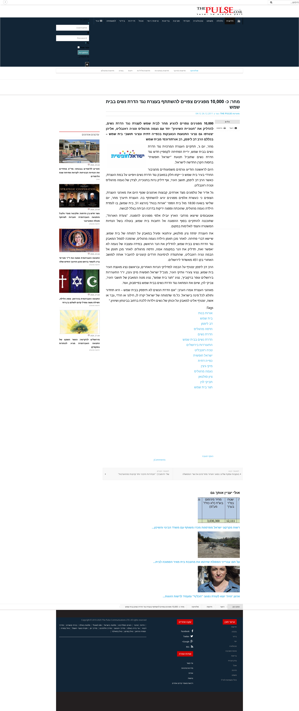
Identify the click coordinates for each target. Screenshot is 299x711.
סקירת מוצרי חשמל (79, 628)
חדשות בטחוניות (162, 70)
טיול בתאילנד (117, 631)
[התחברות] (87, 64)
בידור (122, 20)
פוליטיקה (194, 70)
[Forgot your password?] (85, 42)
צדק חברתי (232, 660)
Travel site (97, 625)
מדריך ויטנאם (119, 628)
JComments (160, 459)
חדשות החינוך (180, 70)
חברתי (186, 20)
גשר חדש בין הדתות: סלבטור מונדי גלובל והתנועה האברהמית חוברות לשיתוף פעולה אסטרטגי (79, 217)
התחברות (83, 52)
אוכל (141, 20)
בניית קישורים (71, 625)
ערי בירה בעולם (133, 628)
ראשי (222, 606)
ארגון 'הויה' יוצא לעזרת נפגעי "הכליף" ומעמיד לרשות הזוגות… (201, 596)
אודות (191, 673)
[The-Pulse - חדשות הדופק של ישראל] (219, 10)
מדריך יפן (93, 628)
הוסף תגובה (207, 456)
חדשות (230, 20)
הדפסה (219, 128)
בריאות (166, 20)
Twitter (186, 636)
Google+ (185, 641)
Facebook (185, 631)
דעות (130, 70)
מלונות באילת (84, 625)
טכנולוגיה (198, 20)
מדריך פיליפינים (106, 628)
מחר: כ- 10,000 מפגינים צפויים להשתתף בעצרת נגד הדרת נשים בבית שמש (173, 104)
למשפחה (111, 20)
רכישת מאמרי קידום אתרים (182, 683)
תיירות (131, 20)
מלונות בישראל (110, 625)
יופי (235, 641)
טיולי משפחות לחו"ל (229, 680)
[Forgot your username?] (88, 22)
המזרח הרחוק (140, 631)
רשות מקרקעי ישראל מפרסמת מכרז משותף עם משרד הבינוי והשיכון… (196, 527)
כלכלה (220, 20)
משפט (210, 20)
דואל (232, 128)
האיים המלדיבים (124, 625)
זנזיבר (136, 625)
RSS (187, 647)
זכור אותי (84, 47)
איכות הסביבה (231, 651)
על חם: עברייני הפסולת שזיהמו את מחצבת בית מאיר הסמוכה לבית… (196, 562)
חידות (142, 625)
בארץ (121, 70)
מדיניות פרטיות (187, 668)
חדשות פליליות (143, 70)
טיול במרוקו (128, 631)
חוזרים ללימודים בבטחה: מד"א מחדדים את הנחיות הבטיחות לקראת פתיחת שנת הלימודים (79, 173)
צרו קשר (190, 663)
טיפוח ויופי (153, 20)
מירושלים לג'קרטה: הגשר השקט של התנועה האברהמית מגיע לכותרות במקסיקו (79, 343)
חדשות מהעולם (107, 70)
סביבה (176, 20)
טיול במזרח (65, 628)
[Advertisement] (97, 10)
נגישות (190, 678)
